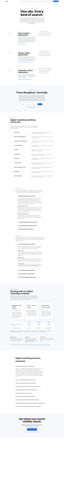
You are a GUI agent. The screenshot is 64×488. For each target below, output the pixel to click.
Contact (51, 1)
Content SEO (16, 158)
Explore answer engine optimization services (25, 62)
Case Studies (43, 1)
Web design (16, 171)
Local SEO (16, 149)
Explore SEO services (21, 44)
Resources (38, 1)
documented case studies (45, 344)
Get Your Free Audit (32, 429)
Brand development (18, 175)
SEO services (17, 132)
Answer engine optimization (20, 136)
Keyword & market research (20, 167)
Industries (26, 1)
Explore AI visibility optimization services (25, 79)
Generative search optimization (20, 141)
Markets (30, 1)
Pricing (34, 1)
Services (21, 1)
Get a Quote (56, 1)
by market (34, 344)
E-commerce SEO (17, 162)
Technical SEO (17, 154)
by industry (31, 344)
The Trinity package (18, 145)
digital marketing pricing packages (15, 331)
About (47, 1)
